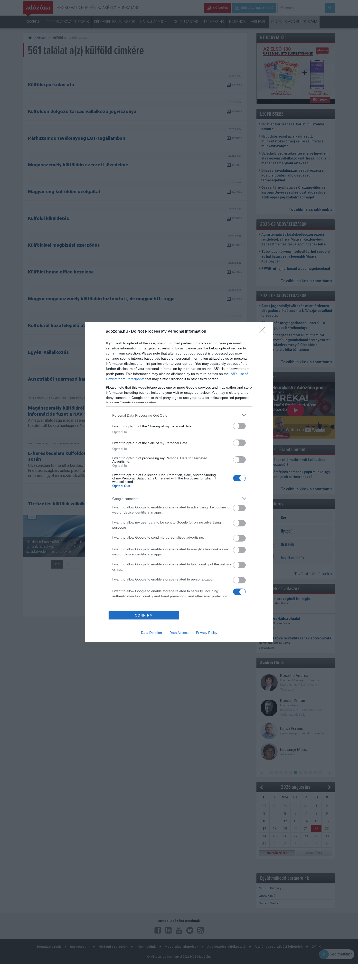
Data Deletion (151, 633)
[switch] (239, 426)
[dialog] (179, 482)
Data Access (179, 633)
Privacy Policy (206, 633)
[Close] (263, 331)
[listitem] (179, 415)
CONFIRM (144, 615)
